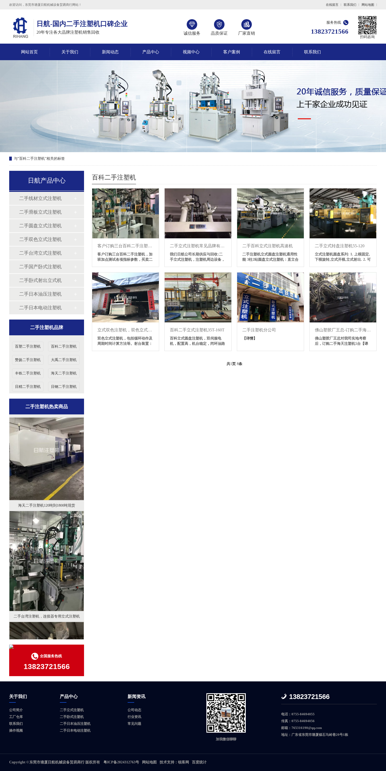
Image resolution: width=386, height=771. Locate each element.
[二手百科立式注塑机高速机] (270, 213)
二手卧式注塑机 (72, 717)
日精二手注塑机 (28, 387)
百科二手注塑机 (64, 346)
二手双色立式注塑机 (40, 239)
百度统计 (199, 762)
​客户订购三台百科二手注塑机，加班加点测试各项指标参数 (125, 246)
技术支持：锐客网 (174, 762)
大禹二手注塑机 (64, 360)
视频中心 (191, 52)
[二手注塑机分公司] (270, 297)
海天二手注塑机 (64, 373)
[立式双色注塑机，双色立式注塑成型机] (125, 297)
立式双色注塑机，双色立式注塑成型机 (125, 330)
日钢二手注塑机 (64, 387)
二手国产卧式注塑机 (40, 266)
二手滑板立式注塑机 (40, 212)
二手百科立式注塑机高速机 (267, 246)
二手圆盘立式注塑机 (40, 225)
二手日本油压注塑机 (40, 294)
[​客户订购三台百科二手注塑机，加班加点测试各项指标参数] (125, 213)
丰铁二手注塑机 (28, 373)
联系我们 (350, 5)
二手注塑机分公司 (259, 330)
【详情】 (249, 338)
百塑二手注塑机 (28, 346)
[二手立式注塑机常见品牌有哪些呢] (198, 213)
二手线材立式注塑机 (40, 198)
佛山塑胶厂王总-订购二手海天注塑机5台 (343, 330)
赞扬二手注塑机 (28, 360)
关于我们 (69, 52)
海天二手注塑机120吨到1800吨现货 (46, 475)
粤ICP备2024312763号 (121, 762)
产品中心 (150, 52)
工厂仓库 (16, 717)
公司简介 (16, 710)
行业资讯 (134, 717)
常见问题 (134, 724)
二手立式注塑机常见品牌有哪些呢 (198, 246)
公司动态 (134, 710)
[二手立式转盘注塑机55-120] (343, 213)
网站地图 (368, 5)
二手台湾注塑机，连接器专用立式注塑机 (47, 586)
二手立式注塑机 (72, 710)
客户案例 (231, 52)
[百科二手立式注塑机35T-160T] (198, 297)
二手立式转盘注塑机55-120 (339, 246)
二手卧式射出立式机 (40, 280)
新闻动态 (110, 52)
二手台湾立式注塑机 (40, 253)
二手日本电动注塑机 (40, 307)
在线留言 (332, 5)
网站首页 (29, 52)
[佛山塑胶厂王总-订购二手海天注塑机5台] (343, 297)
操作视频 (16, 730)
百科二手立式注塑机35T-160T (197, 330)
